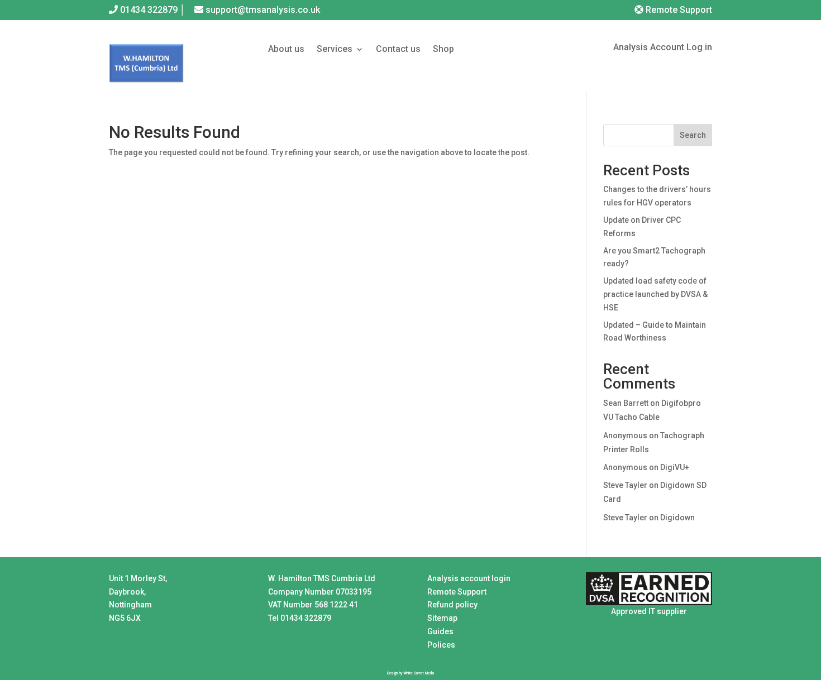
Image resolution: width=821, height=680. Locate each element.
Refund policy (452, 604)
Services (334, 49)
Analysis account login (468, 578)
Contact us (398, 49)
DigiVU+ (674, 467)
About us (286, 49)
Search (693, 135)
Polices (441, 644)
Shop (443, 49)
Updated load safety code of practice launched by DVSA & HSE (655, 294)
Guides (440, 631)
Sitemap (442, 618)
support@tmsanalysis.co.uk (263, 9)
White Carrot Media (418, 673)
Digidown (677, 517)
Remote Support (677, 9)
